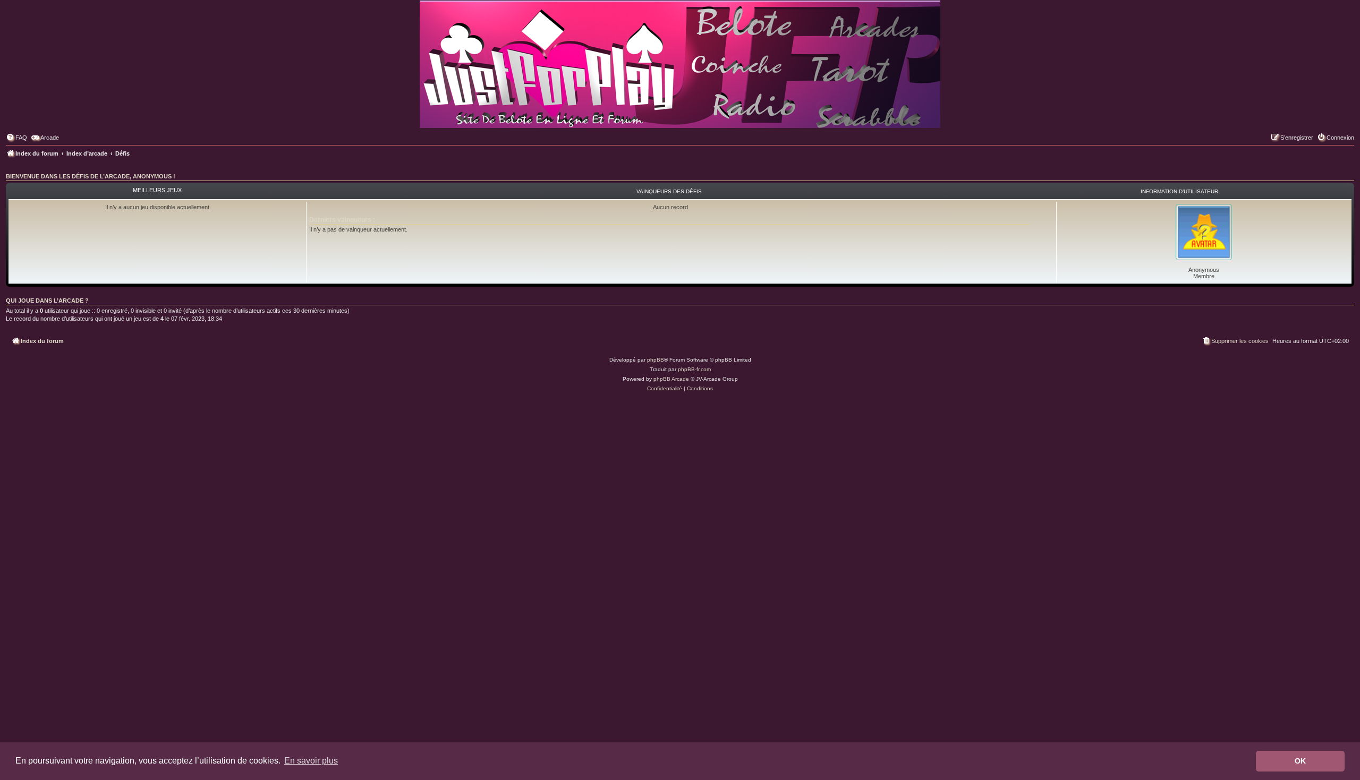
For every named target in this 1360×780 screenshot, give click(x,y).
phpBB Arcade (671, 379)
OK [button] (1300, 761)
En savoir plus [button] (311, 760)
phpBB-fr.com (694, 369)
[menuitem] (16, 137)
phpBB (655, 360)
